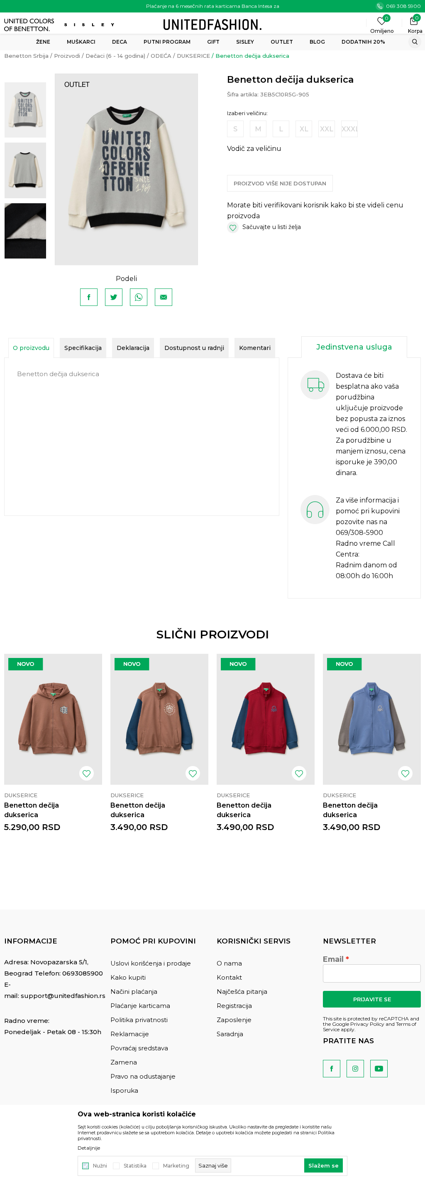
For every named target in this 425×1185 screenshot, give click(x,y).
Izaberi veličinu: (247, 113)
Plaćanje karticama (140, 1006)
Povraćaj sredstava (139, 1048)
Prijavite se (372, 999)
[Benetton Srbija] (212, 24)
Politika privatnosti (139, 1020)
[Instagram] (355, 1068)
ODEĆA (161, 55)
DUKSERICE (193, 55)
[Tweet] (113, 297)
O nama (229, 963)
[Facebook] (89, 297)
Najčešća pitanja (242, 991)
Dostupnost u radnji (194, 348)
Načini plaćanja (133, 991)
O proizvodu (31, 348)
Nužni (100, 1165)
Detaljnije (89, 1148)
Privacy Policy (367, 1024)
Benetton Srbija (26, 55)
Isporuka (124, 1090)
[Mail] (163, 297)
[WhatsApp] (138, 297)
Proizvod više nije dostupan (280, 183)
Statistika (135, 1165)
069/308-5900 (359, 533)
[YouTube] (379, 1068)
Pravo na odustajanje (143, 1076)
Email (333, 959)
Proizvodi (67, 55)
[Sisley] (90, 24)
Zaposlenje (234, 1020)
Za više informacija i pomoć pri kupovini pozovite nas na (368, 511)
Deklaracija (133, 348)
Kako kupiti (128, 977)
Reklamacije (129, 1034)
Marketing (176, 1165)
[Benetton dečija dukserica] (53, 719)
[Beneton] (30, 25)
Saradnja (230, 1034)
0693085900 (82, 973)
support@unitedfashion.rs (63, 996)
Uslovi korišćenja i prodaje (150, 963)
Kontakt (229, 977)
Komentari (255, 348)
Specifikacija (83, 348)
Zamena (123, 1062)
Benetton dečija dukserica (31, 810)
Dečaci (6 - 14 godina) (115, 55)
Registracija (234, 1006)
